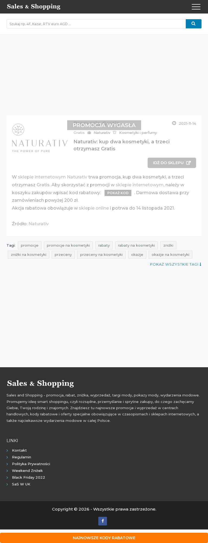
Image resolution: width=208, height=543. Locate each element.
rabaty (104, 245)
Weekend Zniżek (27, 470)
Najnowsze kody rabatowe (104, 537)
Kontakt (19, 450)
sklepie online (94, 208)
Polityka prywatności (31, 464)
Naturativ (38, 223)
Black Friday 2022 (28, 477)
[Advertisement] (104, 72)
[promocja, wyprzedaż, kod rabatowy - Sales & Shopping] (33, 6)
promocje (29, 245)
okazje (137, 254)
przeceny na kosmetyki (101, 254)
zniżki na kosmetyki (28, 254)
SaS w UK (21, 484)
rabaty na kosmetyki (136, 245)
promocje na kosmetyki (68, 245)
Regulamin (21, 457)
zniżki (168, 245)
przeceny (63, 254)
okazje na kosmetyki (170, 254)
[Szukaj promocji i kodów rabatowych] (194, 23)
